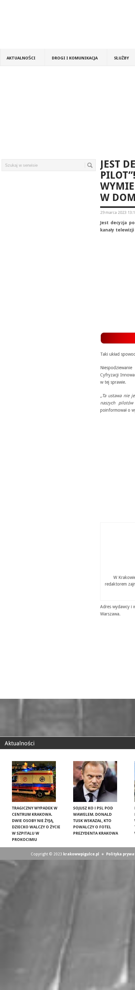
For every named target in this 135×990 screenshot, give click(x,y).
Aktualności (21, 58)
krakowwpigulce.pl (81, 854)
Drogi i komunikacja (75, 58)
